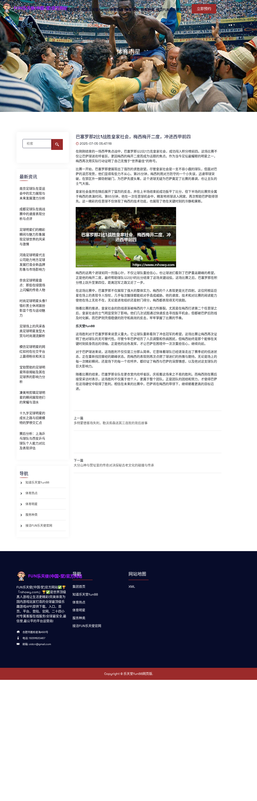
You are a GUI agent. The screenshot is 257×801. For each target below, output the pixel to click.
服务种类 (147, 9)
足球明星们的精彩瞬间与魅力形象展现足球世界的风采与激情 (32, 237)
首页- (124, 58)
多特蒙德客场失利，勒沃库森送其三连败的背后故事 (111, 423)
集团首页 (73, 9)
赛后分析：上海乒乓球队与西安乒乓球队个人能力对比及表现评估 (32, 441)
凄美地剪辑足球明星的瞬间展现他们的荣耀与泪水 (32, 397)
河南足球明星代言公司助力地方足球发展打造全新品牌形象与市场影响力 (32, 262)
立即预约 (204, 8)
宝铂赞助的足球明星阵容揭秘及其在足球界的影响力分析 (32, 374)
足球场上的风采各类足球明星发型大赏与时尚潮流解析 (32, 331)
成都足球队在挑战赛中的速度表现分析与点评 (32, 214)
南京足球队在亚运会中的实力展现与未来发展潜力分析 (32, 193)
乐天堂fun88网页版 (137, 674)
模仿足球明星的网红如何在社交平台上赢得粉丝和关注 (32, 352)
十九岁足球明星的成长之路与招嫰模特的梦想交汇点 (32, 418)
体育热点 (116, 9)
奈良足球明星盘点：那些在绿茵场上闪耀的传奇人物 (32, 285)
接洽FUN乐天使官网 (171, 9)
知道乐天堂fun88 (95, 9)
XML (131, 587)
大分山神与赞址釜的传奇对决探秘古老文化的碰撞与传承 (114, 465)
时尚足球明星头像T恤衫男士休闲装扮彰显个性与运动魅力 (33, 308)
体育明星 (132, 9)
